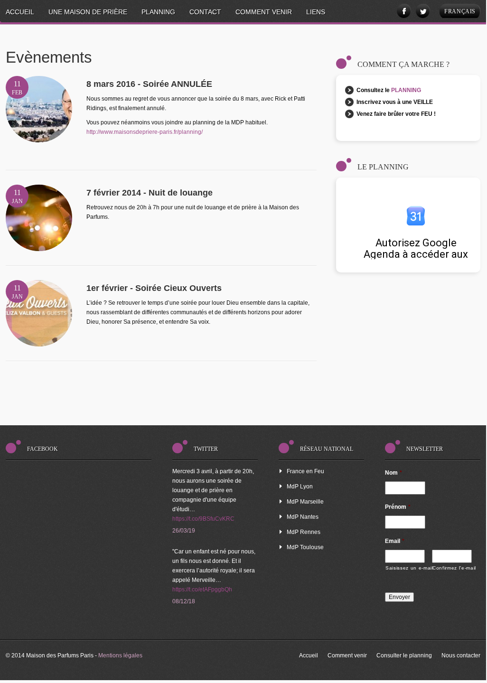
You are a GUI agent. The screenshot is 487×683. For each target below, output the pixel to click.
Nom (393, 472)
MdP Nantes (302, 517)
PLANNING (406, 90)
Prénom (398, 507)
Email (394, 541)
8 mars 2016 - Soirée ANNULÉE (149, 84)
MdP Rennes (303, 532)
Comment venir (263, 12)
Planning (158, 12)
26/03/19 (183, 530)
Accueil (20, 12)
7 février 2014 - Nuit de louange (149, 192)
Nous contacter (460, 655)
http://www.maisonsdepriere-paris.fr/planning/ (144, 132)
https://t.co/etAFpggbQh (202, 589)
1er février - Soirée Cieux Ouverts (154, 288)
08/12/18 (183, 601)
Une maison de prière (87, 12)
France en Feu (305, 471)
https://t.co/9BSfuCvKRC (203, 518)
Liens (315, 12)
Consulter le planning (404, 655)
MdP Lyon (300, 486)
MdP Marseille (305, 501)
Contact (205, 12)
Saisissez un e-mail (405, 568)
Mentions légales (120, 655)
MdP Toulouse (305, 547)
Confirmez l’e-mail (452, 568)
